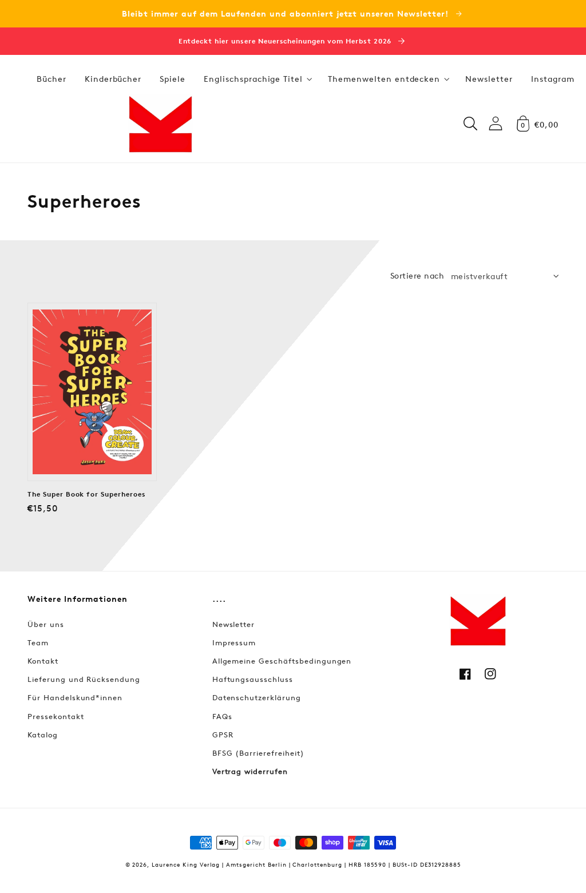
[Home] (160, 123)
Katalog (42, 734)
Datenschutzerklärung (256, 697)
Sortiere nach (417, 275)
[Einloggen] (495, 123)
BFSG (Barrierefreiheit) (258, 752)
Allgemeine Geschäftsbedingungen (282, 660)
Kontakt (42, 660)
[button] (257, 79)
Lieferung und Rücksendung (83, 679)
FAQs (222, 716)
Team (38, 642)
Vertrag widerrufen (250, 771)
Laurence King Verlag (186, 864)
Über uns (45, 624)
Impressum (234, 642)
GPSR (222, 734)
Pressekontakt (55, 716)
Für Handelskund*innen (74, 697)
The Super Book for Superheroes (86, 494)
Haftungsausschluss (252, 679)
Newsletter (233, 624)
